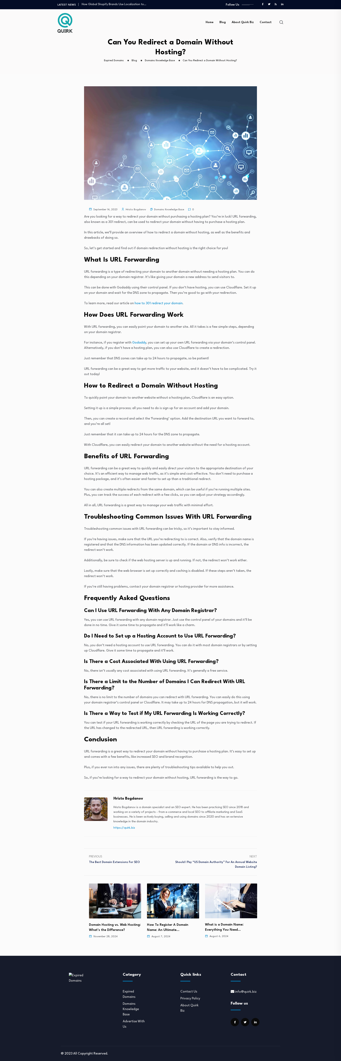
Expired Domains (129, 994)
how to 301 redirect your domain (159, 303)
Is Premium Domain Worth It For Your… (106, 4)
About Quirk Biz (243, 22)
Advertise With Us (134, 1024)
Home (210, 22)
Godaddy (139, 342)
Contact (266, 22)
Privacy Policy (190, 998)
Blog (222, 22)
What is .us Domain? (222, 925)
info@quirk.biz (246, 991)
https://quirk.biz (124, 827)
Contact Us (188, 991)
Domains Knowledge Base (169, 209)
